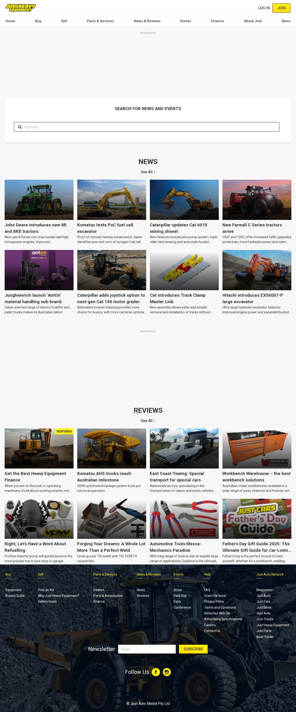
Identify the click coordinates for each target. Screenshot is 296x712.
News (141, 590)
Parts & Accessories (108, 596)
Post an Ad (46, 590)
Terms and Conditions (220, 607)
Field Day (180, 596)
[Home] (21, 8)
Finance (217, 21)
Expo (177, 601)
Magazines (264, 590)
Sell (64, 21)
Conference (182, 607)
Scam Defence (215, 596)
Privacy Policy (214, 601)
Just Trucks (264, 619)
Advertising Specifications (223, 619)
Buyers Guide (15, 596)
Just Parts (263, 631)
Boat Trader (265, 637)
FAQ (207, 590)
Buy (38, 21)
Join (281, 8)
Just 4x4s (263, 613)
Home (10, 21)
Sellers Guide (47, 601)
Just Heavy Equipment (272, 625)
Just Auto (263, 596)
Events (185, 21)
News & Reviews (147, 21)
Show (178, 590)
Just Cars (263, 601)
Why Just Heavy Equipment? (58, 596)
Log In (264, 8)
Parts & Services (100, 21)
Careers (210, 625)
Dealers (99, 590)
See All (146, 172)
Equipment (14, 590)
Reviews (143, 596)
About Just (253, 21)
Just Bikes (263, 607)
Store (286, 21)
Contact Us (212, 631)
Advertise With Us (217, 613)
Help (207, 574)
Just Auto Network (270, 574)
